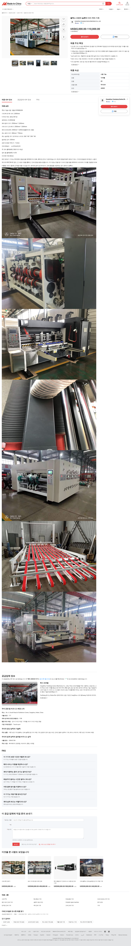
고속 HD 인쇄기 (6, 881)
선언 (29, 931)
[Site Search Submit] (108, 3)
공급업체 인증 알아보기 (80, 931)
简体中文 (17, 935)
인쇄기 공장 (6, 922)
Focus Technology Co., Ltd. (67, 938)
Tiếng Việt (113, 935)
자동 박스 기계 (73, 922)
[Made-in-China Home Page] (11, 4)
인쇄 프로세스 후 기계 (103, 899)
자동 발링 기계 (70, 899)
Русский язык (69, 935)
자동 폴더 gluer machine (72, 902)
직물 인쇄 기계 (61, 922)
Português (55, 935)
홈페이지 (4, 13)
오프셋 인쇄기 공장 (33, 922)
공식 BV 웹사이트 (45, 679)
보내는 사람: (8, 820)
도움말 (111, 9)
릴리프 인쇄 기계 (29, 13)
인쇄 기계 (19, 13)
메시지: (10, 829)
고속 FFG (4, 899)
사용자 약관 (36, 931)
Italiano (62, 935)
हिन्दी (95, 935)
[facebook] (105, 931)
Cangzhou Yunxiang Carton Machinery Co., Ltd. (88, 21)
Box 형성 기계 (37, 899)
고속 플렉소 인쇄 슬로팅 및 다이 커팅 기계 (91, 881)
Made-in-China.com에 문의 (59, 931)
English (10, 935)
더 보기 (4, 925)
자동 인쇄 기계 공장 (18, 922)
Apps (118, 9)
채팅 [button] (116, 37)
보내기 (16, 844)
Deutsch (48, 935)
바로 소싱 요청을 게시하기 (47, 844)
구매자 (101, 9)
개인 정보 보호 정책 (45, 931)
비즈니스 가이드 (98, 931)
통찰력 (90, 931)
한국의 (77, 935)
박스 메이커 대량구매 (86, 922)
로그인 (127, 5)
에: (11, 825)
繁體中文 (23, 935)
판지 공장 (100, 902)
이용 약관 (100, 940)
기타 (98, 905)
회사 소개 (23, 931)
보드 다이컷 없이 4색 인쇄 (35, 881)
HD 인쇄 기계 (37, 905)
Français (36, 935)
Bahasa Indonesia (123, 935)
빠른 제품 (70, 931)
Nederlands (89, 935)
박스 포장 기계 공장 (47, 922)
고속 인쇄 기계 (70, 905)
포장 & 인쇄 (12, 13)
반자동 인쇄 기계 (6, 905)
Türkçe (107, 935)
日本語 (29, 935)
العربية (82, 935)
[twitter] (109, 931)
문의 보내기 (84, 37)
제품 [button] (29, 4)
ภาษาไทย (101, 935)
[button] (103, 3)
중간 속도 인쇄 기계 (7, 902)
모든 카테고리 (8, 9)
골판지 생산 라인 (38, 902)
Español (42, 935)
